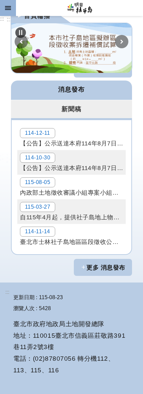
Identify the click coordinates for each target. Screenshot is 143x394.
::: (2, 19)
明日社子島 (79, 8)
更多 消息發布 (105, 267)
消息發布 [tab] (71, 89)
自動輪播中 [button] (20, 32)
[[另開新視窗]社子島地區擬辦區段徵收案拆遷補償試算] (71, 48)
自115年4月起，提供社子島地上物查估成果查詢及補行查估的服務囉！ (73, 212)
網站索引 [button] (8, 8)
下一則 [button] (121, 41)
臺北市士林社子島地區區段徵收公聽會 (72, 237)
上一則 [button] (21, 41)
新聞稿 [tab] (71, 108)
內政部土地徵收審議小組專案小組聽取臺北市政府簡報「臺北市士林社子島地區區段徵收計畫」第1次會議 (73, 187)
